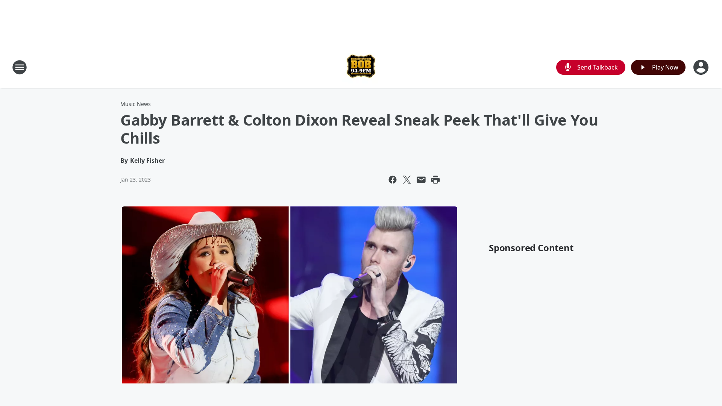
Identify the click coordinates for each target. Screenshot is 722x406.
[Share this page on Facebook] (392, 179)
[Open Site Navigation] (19, 67)
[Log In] (701, 67)
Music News (135, 104)
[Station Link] (361, 67)
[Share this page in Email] (421, 179)
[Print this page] (435, 179)
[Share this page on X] (407, 179)
